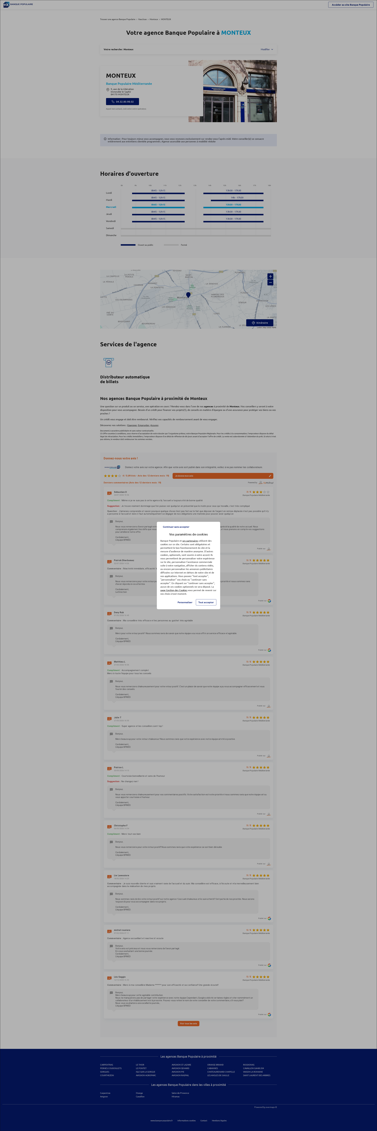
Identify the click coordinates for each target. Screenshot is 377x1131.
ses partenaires (190, 540)
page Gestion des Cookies (173, 590)
